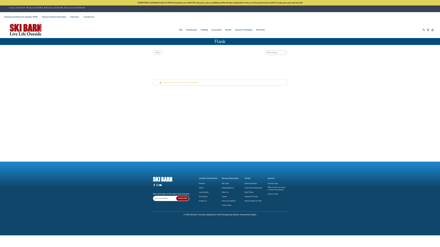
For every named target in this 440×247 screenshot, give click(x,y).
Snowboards (191, 30)
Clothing (204, 30)
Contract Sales (273, 183)
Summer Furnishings (243, 30)
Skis (181, 30)
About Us (225, 192)
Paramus (17, 8)
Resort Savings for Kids (253, 201)
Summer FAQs (273, 194)
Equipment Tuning (251, 196)
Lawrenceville (75, 8)
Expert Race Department (253, 188)
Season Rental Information (55, 17)
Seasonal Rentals (251, 183)
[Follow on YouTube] (160, 186)
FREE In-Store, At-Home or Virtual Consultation (276, 188)
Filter (157, 52)
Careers (224, 196)
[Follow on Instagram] (157, 186)
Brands (228, 30)
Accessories (217, 30)
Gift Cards (260, 30)
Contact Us (89, 17)
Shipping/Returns (228, 188)
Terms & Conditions (229, 201)
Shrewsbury (54, 8)
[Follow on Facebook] (154, 186)
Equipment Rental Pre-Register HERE (22, 17)
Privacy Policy (226, 205)
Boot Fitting (249, 192)
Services (75, 17)
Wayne (36, 8)
